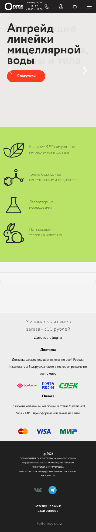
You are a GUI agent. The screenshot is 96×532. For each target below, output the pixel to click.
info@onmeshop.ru (48, 523)
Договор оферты (48, 337)
